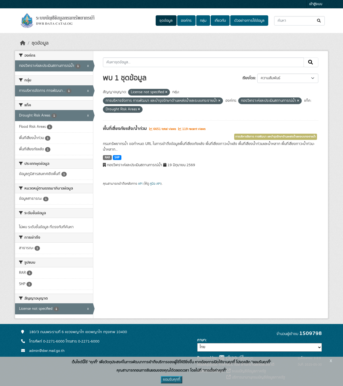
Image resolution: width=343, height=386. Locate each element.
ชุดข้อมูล (166, 20)
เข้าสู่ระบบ (315, 4)
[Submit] (319, 21)
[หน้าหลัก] (22, 43)
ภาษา (201, 340)
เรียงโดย (249, 78)
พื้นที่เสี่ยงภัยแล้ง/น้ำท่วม (125, 128)
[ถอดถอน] (166, 92)
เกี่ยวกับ (220, 20)
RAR (107, 157)
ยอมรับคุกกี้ (171, 379)
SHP (117, 157)
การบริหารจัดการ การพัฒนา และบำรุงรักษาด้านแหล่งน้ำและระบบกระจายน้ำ (275, 137)
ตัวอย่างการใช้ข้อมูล (249, 20)
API (140, 183)
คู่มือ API (155, 183)
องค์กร (186, 20)
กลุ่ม (203, 20)
